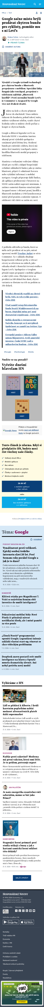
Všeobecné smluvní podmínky (13, 964)
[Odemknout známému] (41, 13)
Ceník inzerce (7, 946)
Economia (6, 939)
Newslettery (7, 978)
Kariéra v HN (7, 943)
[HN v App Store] (27, 922)
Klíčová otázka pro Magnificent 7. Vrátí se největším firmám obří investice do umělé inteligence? (20, 600)
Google (22, 532)
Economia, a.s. (18, 898)
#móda (31, 352)
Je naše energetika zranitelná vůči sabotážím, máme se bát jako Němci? (22, 795)
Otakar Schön (13, 37)
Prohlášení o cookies (10, 957)
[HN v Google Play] (11, 922)
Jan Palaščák (15, 787)
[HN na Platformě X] (16, 911)
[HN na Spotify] (30, 911)
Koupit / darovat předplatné (13, 970)
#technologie (19, 352)
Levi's (37, 74)
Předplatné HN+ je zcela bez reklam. (30, 519)
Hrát (13, 392)
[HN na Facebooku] (20, 911)
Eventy (5, 974)
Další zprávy (22, 878)
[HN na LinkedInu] (27, 911)
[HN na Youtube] (34, 911)
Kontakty (6, 932)
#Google (7, 352)
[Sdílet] (37, 13)
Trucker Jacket (25, 253)
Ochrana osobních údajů (11, 953)
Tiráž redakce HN (9, 935)
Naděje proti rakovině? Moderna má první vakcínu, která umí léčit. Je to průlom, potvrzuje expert (21, 760)
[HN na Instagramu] (23, 911)
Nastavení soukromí (10, 960)
